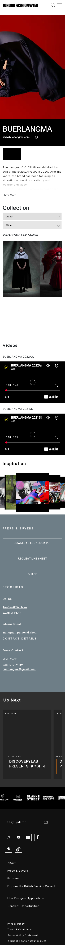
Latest (9, 216)
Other (9, 225)
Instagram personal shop (20, 632)
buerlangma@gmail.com (19, 669)
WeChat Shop (12, 613)
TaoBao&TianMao (15, 607)
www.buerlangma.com (16, 136)
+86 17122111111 (13, 664)
